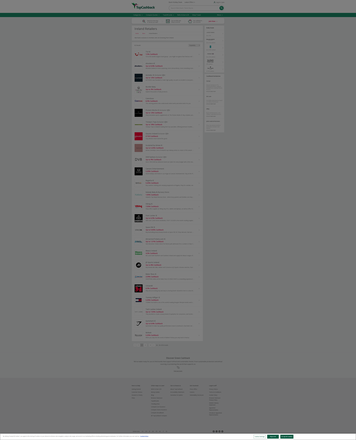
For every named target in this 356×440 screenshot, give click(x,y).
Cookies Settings (260, 436)
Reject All (273, 436)
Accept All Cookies (286, 436)
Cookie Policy (144, 436)
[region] (178, 437)
